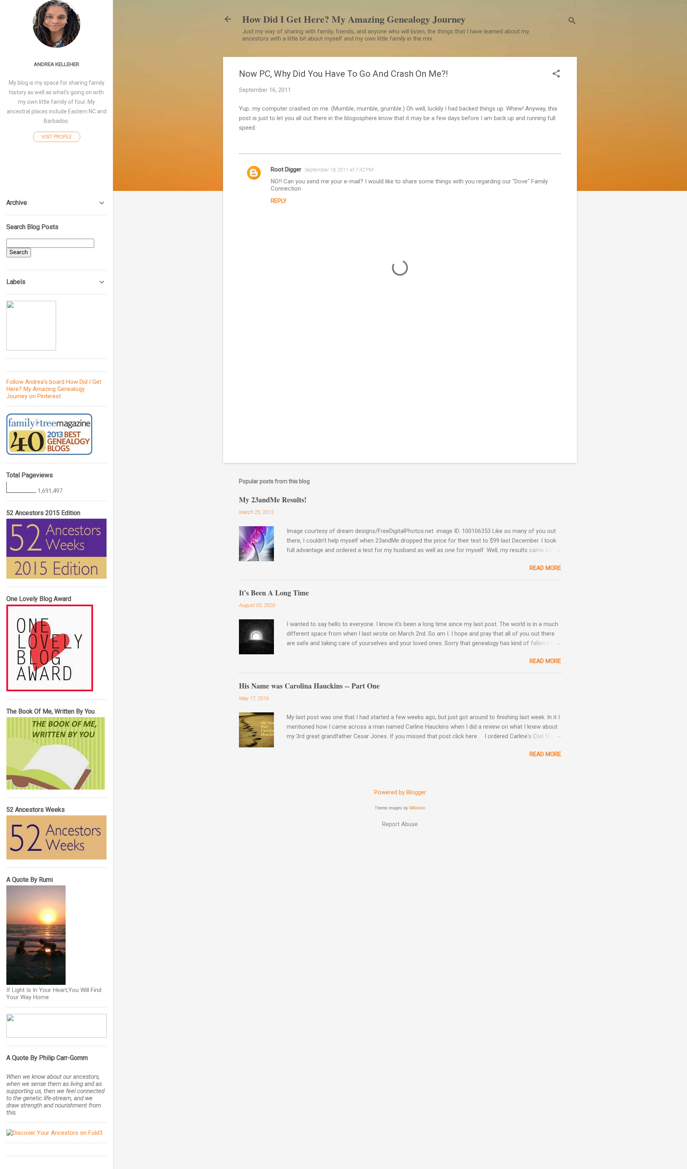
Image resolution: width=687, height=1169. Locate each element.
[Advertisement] (400, 389)
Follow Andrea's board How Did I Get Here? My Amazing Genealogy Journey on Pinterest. (53, 389)
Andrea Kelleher (56, 64)
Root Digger (286, 169)
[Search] (572, 22)
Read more (545, 568)
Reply (279, 201)
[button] (556, 74)
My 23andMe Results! (273, 499)
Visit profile (56, 137)
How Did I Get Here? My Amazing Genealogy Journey (354, 19)
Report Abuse (400, 824)
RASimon (417, 808)
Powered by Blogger (400, 792)
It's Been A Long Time (274, 592)
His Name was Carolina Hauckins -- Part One (309, 686)
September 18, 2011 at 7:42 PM (339, 170)
